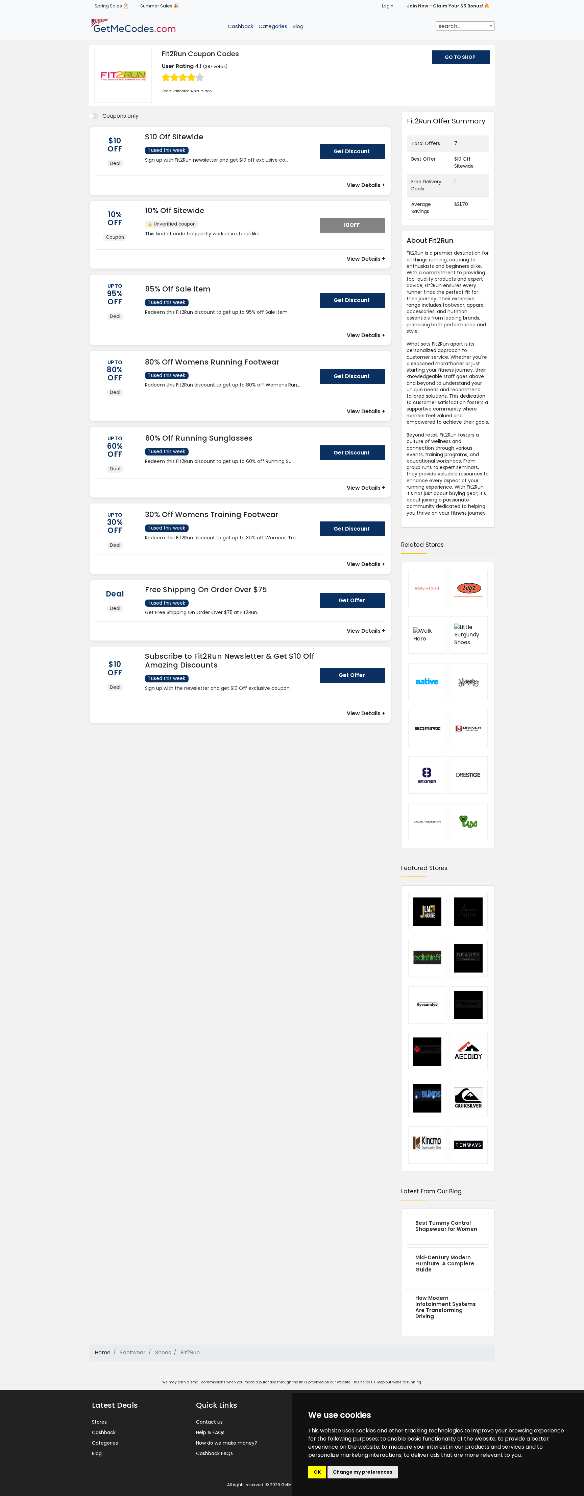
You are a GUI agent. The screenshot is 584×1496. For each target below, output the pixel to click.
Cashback (240, 26)
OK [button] (317, 1472)
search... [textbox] (449, 26)
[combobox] (465, 26)
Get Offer (352, 600)
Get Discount (352, 151)
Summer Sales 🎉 (159, 6)
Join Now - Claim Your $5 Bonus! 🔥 (448, 6)
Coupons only (120, 116)
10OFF (352, 225)
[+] (230, 167)
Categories (273, 26)
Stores (99, 1422)
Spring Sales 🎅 (111, 6)
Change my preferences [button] (362, 1472)
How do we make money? (226, 1443)
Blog (298, 26)
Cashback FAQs (214, 1453)
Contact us (209, 1422)
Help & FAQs (210, 1432)
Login (387, 6)
